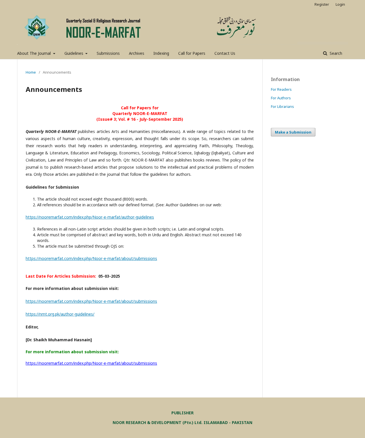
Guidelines (74, 53)
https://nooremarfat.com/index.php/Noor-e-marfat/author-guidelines (90, 217)
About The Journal (34, 53)
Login (340, 4)
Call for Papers (191, 53)
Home (31, 72)
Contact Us (224, 53)
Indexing (161, 53)
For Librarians (282, 106)
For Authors (281, 97)
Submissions (108, 53)
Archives (136, 53)
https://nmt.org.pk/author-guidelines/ (60, 314)
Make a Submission (293, 132)
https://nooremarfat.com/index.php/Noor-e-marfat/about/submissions (91, 258)
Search (335, 53)
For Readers (281, 89)
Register (322, 4)
